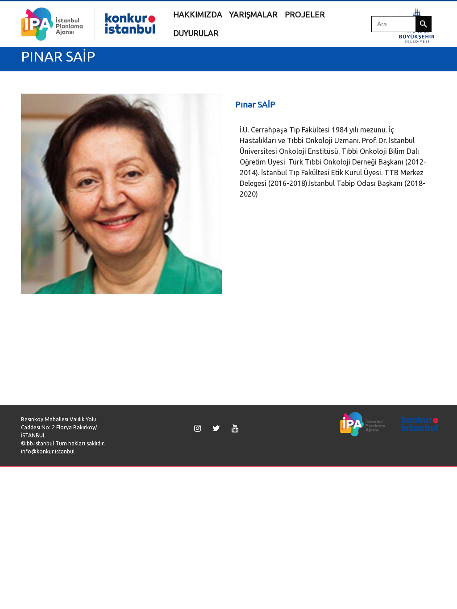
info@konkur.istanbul (48, 451)
